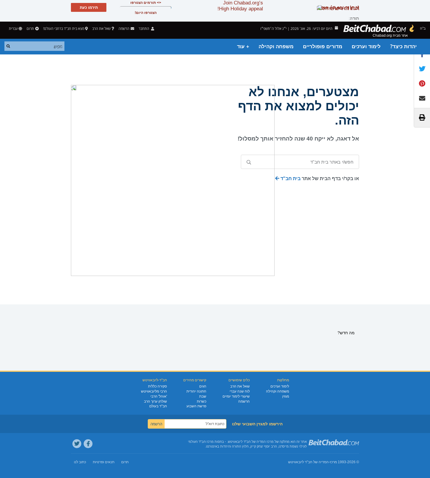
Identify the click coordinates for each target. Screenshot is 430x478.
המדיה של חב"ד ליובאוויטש (308, 462)
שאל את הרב (101, 28)
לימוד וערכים (366, 46)
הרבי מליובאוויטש (154, 391)
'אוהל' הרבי (158, 396)
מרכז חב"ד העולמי (201, 441)
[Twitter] (76, 443)
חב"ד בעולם (158, 406)
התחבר (144, 28)
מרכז (333, 462)
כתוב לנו (80, 462)
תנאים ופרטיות (103, 462)
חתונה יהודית (196, 391)
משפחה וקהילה (276, 46)
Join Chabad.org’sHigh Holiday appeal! (240, 6)
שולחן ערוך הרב (155, 401)
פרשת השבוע (196, 406)
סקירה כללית (157, 386)
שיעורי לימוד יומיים (236, 396)
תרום (30, 28)
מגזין (285, 396)
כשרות (201, 401)
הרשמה (244, 401)
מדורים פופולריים (322, 46)
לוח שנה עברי (240, 391)
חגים (202, 386)
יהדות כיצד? (403, 46)
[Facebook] (88, 443)
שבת (202, 396)
